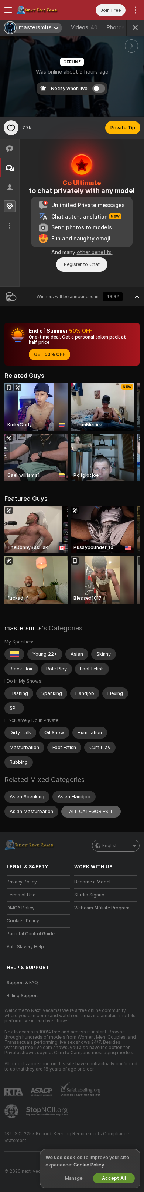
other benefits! (95, 252)
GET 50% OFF (49, 354)
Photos (119, 27)
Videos (84, 27)
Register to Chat (82, 264)
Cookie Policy (88, 1165)
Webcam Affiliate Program (102, 907)
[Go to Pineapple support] (12, 1111)
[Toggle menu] (8, 10)
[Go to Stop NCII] (47, 1111)
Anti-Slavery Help (25, 946)
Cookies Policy (23, 920)
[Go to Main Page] (44, 10)
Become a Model (92, 882)
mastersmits (23, 628)
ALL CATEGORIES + (91, 811)
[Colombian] (14, 654)
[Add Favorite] (11, 127)
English (110, 845)
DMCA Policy (21, 907)
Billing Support (22, 995)
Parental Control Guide (31, 933)
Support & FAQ (22, 982)
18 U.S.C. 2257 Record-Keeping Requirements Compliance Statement (66, 1137)
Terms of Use (21, 895)
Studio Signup (89, 895)
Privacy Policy (22, 882)
